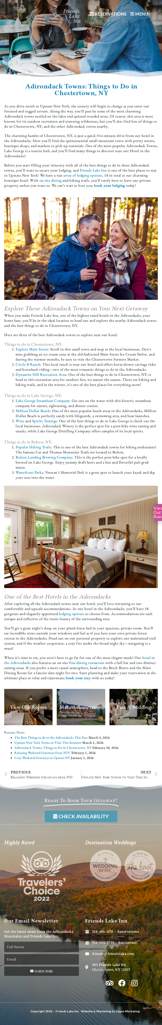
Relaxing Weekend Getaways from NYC (42, 752)
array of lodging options (82, 175)
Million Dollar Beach (33, 410)
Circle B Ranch (28, 364)
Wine (20, 420)
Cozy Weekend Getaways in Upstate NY (42, 758)
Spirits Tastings (44, 420)
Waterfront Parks (29, 472)
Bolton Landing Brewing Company (44, 457)
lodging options (71, 613)
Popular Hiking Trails (33, 447)
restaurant (96, 662)
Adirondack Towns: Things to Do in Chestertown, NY (53, 747)
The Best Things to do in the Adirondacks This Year (51, 737)
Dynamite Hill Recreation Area (41, 374)
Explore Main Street (32, 349)
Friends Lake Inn (93, 170)
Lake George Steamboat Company (43, 400)
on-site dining (50, 180)
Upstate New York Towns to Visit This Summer (48, 742)
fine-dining (78, 662)
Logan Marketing (128, 1011)
